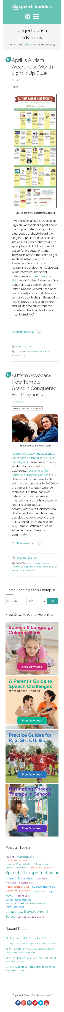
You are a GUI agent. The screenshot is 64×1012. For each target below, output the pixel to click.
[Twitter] (40, 1003)
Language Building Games (31, 917)
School (10, 916)
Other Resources (25, 857)
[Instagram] (29, 1003)
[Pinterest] (35, 1003)
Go (52, 601)
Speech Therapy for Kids (18, 899)
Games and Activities (17, 860)
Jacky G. (19, 401)
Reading (10, 856)
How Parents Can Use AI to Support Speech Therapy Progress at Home (30, 950)
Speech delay (26, 882)
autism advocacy (34, 351)
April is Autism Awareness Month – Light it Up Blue (34, 66)
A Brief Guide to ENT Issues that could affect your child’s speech (30, 968)
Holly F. (19, 80)
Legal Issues (39, 891)
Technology (41, 878)
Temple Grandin (27, 570)
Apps (51, 891)
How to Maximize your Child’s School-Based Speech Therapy (31, 959)
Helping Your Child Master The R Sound (29, 938)
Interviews (11, 882)
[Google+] (23, 1003)
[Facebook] (18, 1003)
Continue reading (26, 332)
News (15, 87)
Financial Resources (16, 867)
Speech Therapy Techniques (27, 408)
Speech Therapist (43, 886)
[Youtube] (46, 1003)
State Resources (15, 907)
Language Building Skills (18, 864)
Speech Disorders (19, 878)
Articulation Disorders (41, 867)
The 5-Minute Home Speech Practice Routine (31, 943)
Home (26, 44)
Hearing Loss (23, 896)
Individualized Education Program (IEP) (26, 903)
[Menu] (36, 17)
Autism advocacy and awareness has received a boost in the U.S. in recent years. (33, 458)
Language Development (27, 911)
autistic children (30, 567)
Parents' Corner (18, 891)
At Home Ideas (41, 864)
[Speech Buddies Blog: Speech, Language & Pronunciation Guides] (32, 6)
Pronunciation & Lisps (17, 886)
